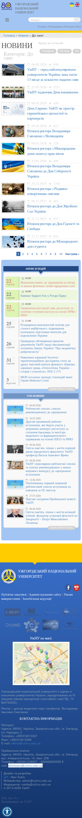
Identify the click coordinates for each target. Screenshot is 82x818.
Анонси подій (35, 268)
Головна (41, 26)
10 (60, 254)
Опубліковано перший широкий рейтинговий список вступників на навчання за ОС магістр (48, 486)
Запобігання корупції (36, 598)
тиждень (48, 51)
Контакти (69, 26)
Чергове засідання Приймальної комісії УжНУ (50, 500)
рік (77, 51)
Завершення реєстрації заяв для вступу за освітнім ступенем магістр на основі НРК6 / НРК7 (49, 311)
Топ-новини (35, 396)
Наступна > (72, 254)
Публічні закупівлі (13, 594)
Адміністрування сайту (45, 594)
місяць (65, 51)
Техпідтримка (55, 26)
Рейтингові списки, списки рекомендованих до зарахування (46, 410)
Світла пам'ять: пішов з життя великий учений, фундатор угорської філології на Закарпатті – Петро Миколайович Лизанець (51, 517)
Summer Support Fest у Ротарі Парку (43, 296)
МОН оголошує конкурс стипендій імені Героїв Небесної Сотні (46, 379)
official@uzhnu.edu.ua (26, 743)
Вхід (78, 26)
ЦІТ (6, 777)
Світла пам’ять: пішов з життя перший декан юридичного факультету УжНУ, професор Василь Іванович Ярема (50, 451)
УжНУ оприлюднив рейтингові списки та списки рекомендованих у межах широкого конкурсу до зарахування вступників (50, 469)
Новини (23, 35)
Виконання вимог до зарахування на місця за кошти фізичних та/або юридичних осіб (48, 284)
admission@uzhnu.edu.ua (25, 765)
